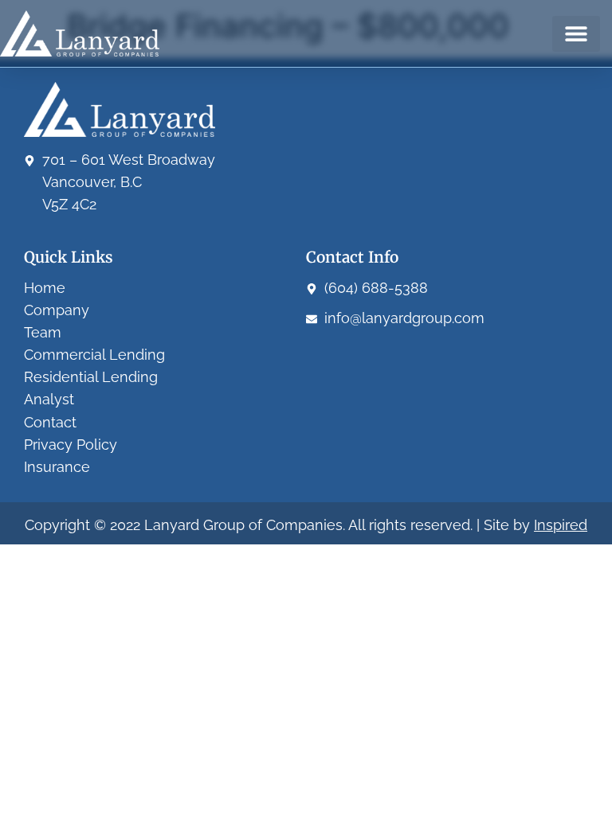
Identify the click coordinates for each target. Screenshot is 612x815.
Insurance (57, 466)
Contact (50, 422)
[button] (576, 34)
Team (42, 332)
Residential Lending (91, 377)
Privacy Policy (70, 444)
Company (56, 310)
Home (44, 287)
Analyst (49, 399)
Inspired (560, 525)
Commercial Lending (94, 354)
